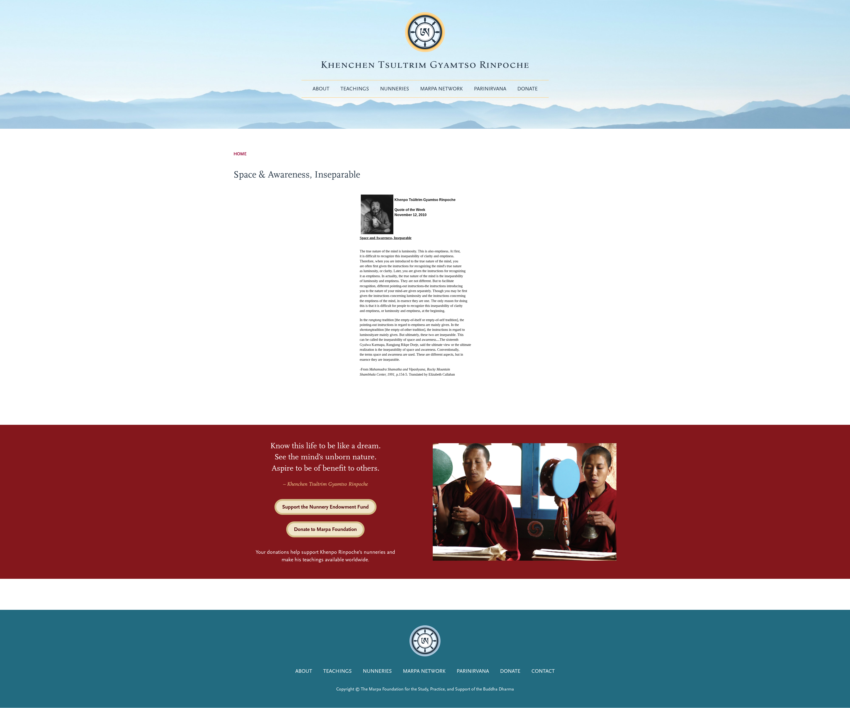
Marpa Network (441, 89)
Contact (543, 671)
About (321, 89)
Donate (527, 89)
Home (240, 153)
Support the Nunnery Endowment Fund (325, 507)
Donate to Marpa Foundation (325, 529)
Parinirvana (490, 89)
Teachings (354, 89)
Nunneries (394, 89)
